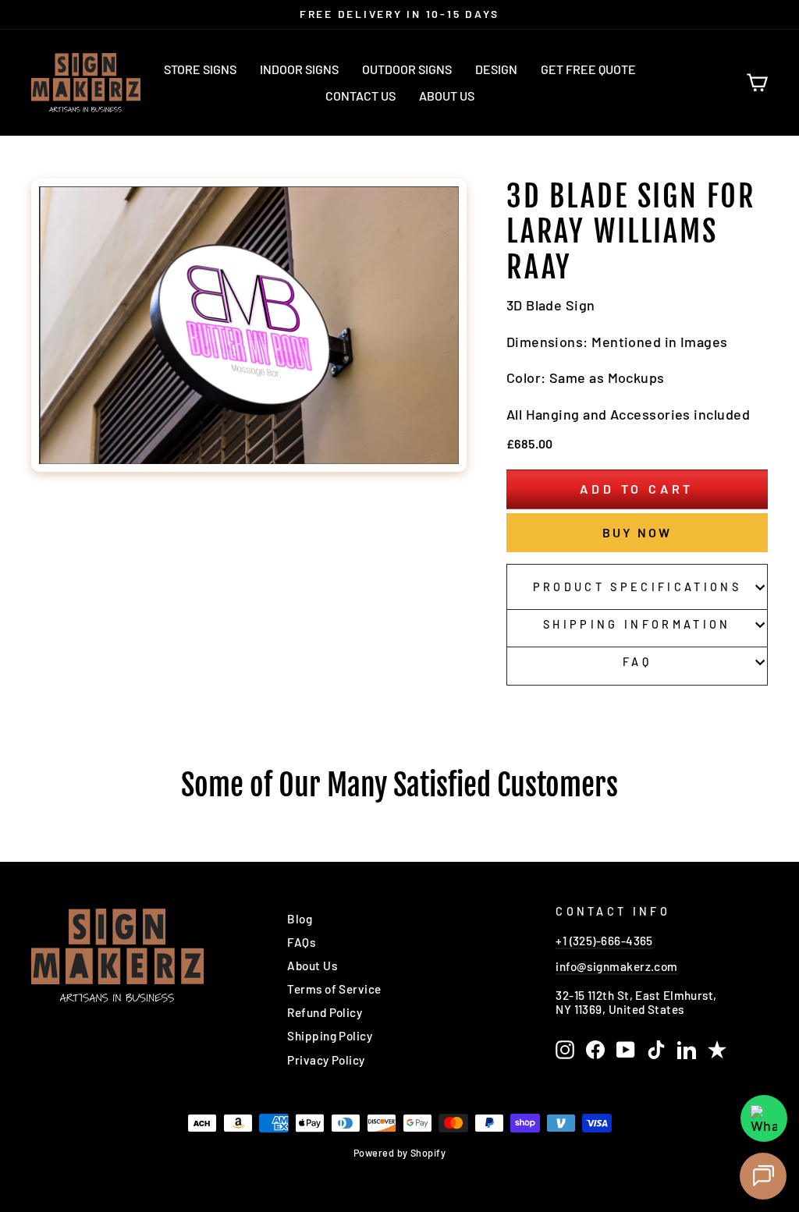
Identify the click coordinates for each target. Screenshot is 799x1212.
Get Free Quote (588, 69)
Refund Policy (324, 1012)
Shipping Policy (329, 1036)
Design (496, 69)
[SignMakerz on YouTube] (625, 1049)
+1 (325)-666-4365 (604, 941)
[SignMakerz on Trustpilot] (717, 1049)
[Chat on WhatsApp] (763, 1118)
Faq (637, 661)
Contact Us (360, 95)
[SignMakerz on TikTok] (656, 1049)
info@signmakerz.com (617, 966)
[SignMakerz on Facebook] (595, 1049)
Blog (299, 919)
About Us (446, 95)
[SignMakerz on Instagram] (565, 1049)
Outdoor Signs (407, 69)
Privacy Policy (325, 1060)
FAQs (301, 942)
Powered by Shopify (399, 1152)
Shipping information (636, 624)
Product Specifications (637, 587)
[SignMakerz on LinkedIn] (686, 1049)
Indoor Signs (299, 69)
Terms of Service (334, 989)
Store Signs (200, 69)
